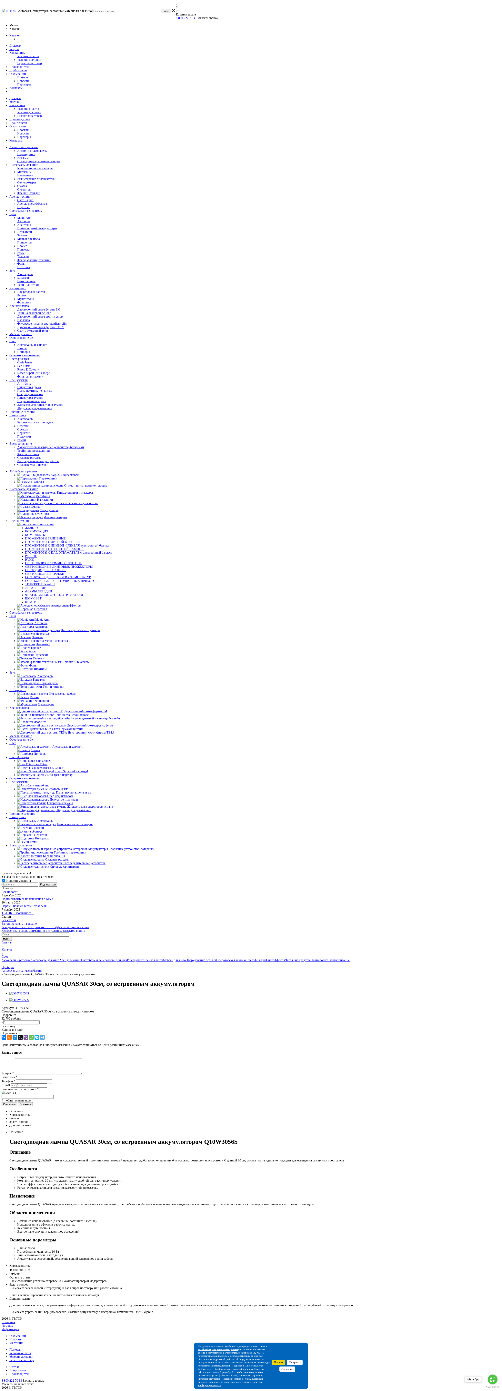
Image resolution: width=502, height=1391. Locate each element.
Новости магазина (18, 880)
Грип (12, 214)
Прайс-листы (18, 70)
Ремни (21, 440)
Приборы (23, 351)
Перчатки (23, 433)
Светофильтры (19, 358)
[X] (20, 1037)
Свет (12, 341)
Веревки (23, 426)
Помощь (7, 1325)
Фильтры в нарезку (30, 376)
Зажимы (22, 235)
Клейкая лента (19, 306)
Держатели (24, 231)
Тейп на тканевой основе (34, 313)
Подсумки (24, 436)
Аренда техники (20, 196)
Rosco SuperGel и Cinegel (34, 373)
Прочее (22, 246)
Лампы (22, 348)
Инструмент (17, 288)
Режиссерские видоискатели (36, 179)
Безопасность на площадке (35, 422)
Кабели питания (28, 454)
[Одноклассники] (9, 1037)
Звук (12, 270)
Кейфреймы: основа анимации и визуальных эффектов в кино (43, 930)
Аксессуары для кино (23, 164)
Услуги (14, 49)
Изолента (23, 320)
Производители (19, 66)
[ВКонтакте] (4, 1037)
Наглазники (25, 175)
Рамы (21, 253)
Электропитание (20, 443)
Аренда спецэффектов (32, 203)
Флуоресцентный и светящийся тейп (42, 323)
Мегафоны (24, 171)
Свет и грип (25, 200)
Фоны (21, 263)
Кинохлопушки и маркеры (35, 168)
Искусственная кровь (31, 401)
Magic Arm (24, 217)
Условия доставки (29, 59)
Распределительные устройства (38, 461)
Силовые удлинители (31, 464)
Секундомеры (26, 182)
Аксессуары (25, 274)
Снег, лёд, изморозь (30, 394)
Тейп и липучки (28, 284)
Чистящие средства (22, 411)
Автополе (23, 221)
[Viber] (26, 1037)
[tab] (251, 1015)
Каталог (14, 35)
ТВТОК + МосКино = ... (18, 913)
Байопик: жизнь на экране (19, 923)
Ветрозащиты (26, 281)
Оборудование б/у (21, 337)
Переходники (26, 154)
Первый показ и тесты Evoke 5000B (26, 906)
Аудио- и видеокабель (32, 150)
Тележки (23, 256)
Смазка (22, 186)
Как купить (17, 52)
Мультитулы (25, 299)
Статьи (14, 1366)
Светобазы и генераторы (26, 210)
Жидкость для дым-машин (34, 408)
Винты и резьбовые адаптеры (37, 228)
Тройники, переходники (33, 450)
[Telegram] (42, 1037)
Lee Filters (23, 366)
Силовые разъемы (29, 457)
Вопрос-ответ (18, 1370)
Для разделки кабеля (31, 291)
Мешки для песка (29, 239)
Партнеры (24, 84)
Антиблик (24, 383)
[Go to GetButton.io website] (492, 1387)
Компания (8, 1322)
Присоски (24, 249)
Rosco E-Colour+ (28, 369)
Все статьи (9, 920)
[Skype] (37, 1037)
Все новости (10, 891)
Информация (10, 1329)
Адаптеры (24, 224)
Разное (21, 295)
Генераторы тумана (30, 397)
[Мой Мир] (15, 1037)
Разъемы (23, 157)
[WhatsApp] (31, 1037)
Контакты (16, 88)
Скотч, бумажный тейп (32, 330)
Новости (23, 81)
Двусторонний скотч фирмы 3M (38, 309)
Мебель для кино (20, 334)
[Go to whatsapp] (492, 1379)
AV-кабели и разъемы (23, 147)
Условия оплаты (28, 56)
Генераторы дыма (29, 387)
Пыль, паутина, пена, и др (34, 390)
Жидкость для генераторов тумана (40, 404)
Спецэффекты (18, 380)
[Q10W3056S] (19, 993)
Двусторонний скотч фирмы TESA (40, 327)
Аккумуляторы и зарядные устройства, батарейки (50, 447)
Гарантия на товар (29, 63)
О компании (17, 73)
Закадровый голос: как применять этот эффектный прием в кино (45, 927)
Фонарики (24, 302)
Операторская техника (24, 355)
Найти (6, 938)
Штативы (23, 267)
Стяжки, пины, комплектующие (38, 161)
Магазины (16, 1343)
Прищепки (24, 242)
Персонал (23, 207)
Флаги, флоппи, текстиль (34, 260)
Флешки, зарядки (28, 193)
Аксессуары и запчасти (32, 344)
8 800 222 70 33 (186, 18)
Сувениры (24, 189)
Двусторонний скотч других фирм (40, 316)
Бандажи (23, 277)
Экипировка (17, 415)
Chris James (24, 362)
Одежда (22, 429)
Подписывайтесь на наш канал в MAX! (28, 899)
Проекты (23, 77)
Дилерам (15, 45)
